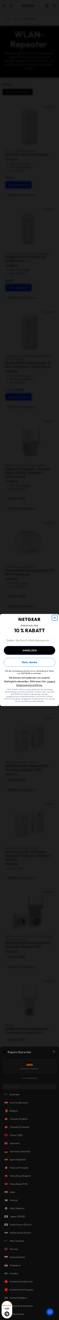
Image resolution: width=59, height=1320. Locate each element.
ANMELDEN (29, 650)
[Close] (54, 617)
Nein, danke (29, 662)
